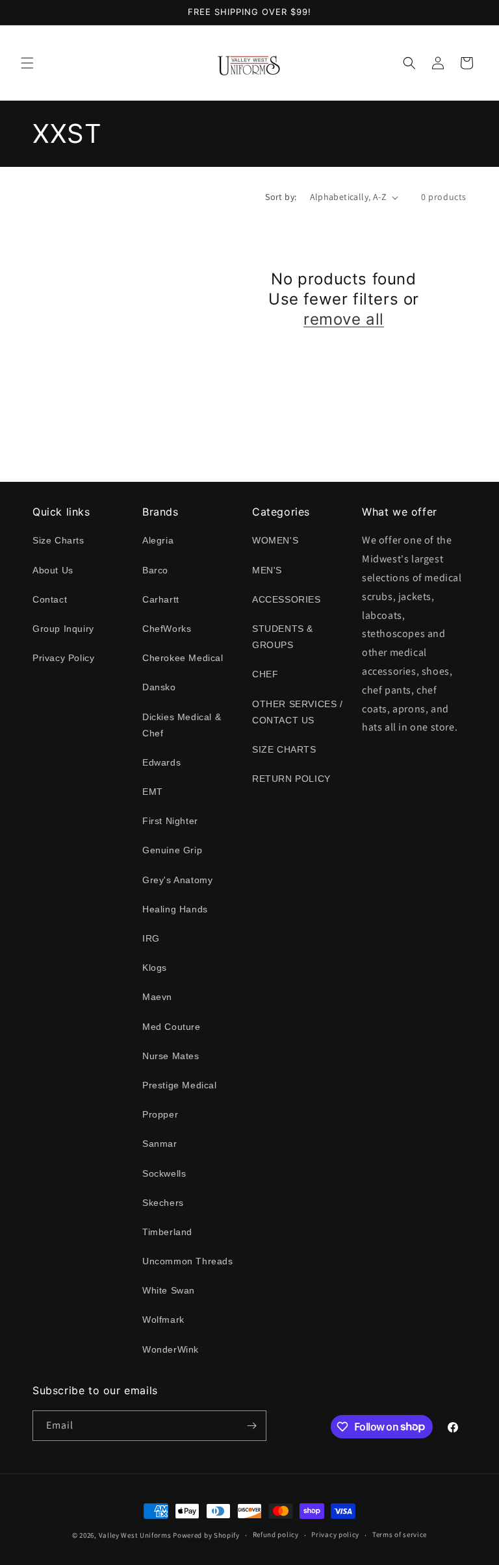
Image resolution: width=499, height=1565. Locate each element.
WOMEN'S (275, 540)
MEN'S (267, 570)
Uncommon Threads (187, 1261)
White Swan (168, 1290)
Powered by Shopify (206, 1535)
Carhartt (160, 599)
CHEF (265, 674)
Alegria (157, 540)
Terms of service (399, 1534)
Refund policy (276, 1534)
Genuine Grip (172, 850)
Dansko (159, 687)
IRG (151, 938)
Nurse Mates (170, 1056)
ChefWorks (166, 628)
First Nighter (170, 821)
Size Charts (58, 540)
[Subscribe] (251, 1425)
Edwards (161, 762)
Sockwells (164, 1173)
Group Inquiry (63, 628)
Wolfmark (163, 1319)
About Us (52, 570)
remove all (343, 319)
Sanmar (159, 1143)
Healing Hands (175, 909)
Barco (155, 570)
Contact (49, 599)
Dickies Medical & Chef (181, 725)
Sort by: (280, 197)
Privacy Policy (63, 658)
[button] (27, 63)
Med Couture (171, 1026)
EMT (152, 791)
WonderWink (170, 1349)
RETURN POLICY (291, 778)
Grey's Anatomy (177, 880)
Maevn (157, 997)
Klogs (154, 967)
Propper (160, 1114)
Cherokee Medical (183, 658)
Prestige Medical (179, 1085)
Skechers (163, 1202)
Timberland (167, 1232)
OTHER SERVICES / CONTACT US (297, 712)
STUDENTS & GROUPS (282, 636)
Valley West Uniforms (135, 1535)
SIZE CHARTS (284, 749)
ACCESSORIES (286, 599)
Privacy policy (335, 1534)
